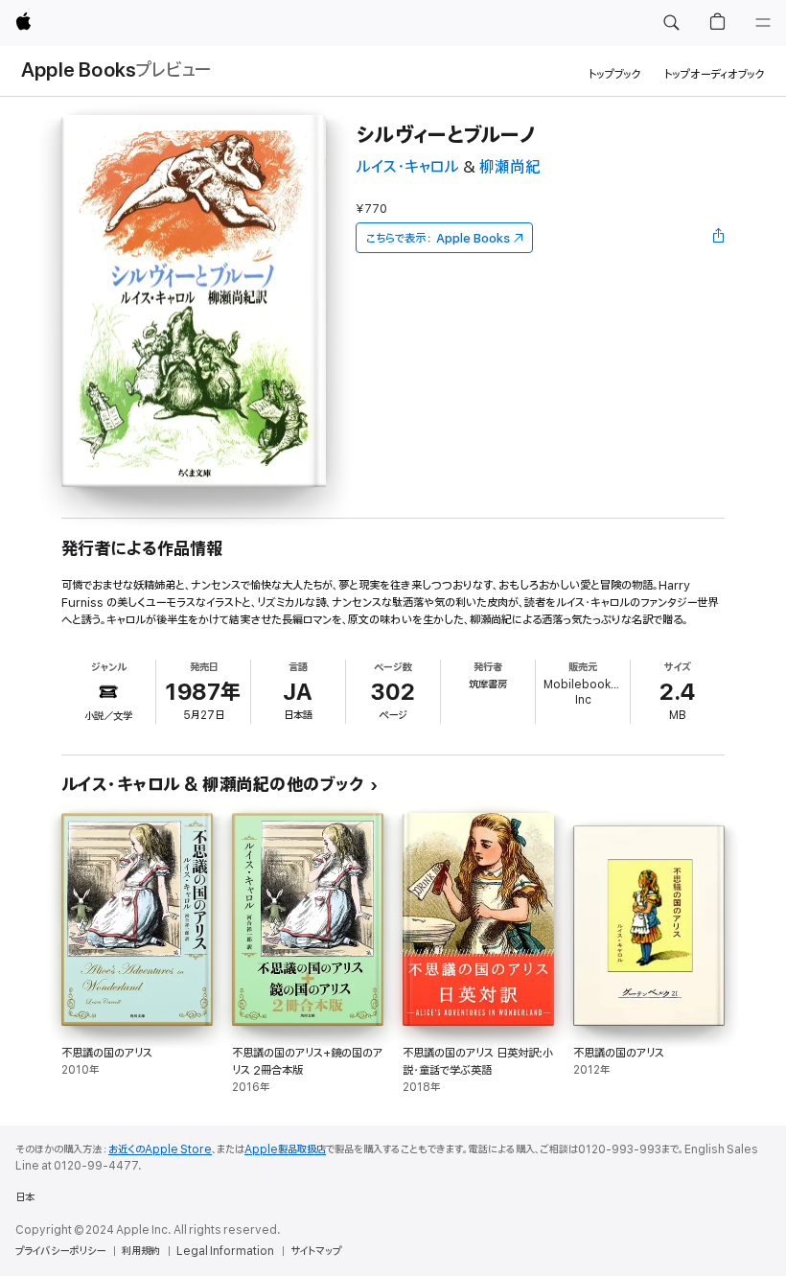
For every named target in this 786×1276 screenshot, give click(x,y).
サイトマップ (315, 1251)
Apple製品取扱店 (285, 1149)
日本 (25, 1197)
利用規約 (141, 1251)
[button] (671, 23)
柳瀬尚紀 (510, 167)
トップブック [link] (615, 74)
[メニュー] (763, 23)
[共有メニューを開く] (719, 238)
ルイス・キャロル (407, 167)
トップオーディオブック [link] (714, 74)
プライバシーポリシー (60, 1251)
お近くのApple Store (160, 1149)
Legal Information (225, 1251)
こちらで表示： (438, 238)
